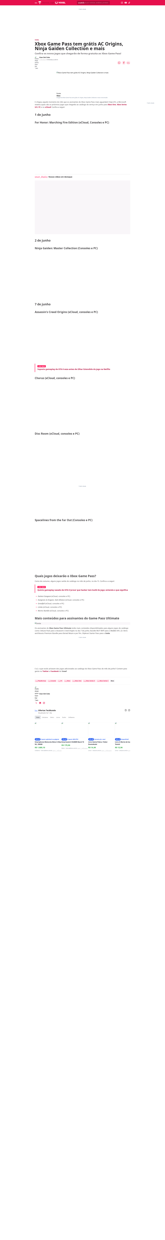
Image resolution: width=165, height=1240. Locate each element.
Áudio (64, 717)
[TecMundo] (40, 2)
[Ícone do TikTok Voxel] (129, 3)
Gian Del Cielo (44, 57)
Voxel (37, 40)
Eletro (52, 717)
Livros (58, 717)
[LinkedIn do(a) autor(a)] (40, 702)
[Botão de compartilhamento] (119, 63)
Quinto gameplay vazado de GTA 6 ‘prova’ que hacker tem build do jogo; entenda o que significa (82, 590)
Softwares (71, 717)
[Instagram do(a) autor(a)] (43, 702)
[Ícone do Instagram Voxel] (122, 3)
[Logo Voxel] (60, 2)
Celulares (45, 717)
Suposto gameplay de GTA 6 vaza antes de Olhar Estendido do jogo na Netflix (73, 369)
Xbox (58, 96)
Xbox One (112, 104)
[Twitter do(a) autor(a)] (36, 702)
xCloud (48, 107)
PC (39, 107)
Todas (38, 717)
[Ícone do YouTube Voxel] (126, 3)
